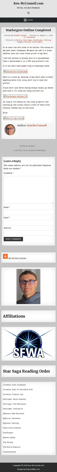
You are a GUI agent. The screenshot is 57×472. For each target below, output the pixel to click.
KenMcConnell (20, 35)
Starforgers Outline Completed (28, 30)
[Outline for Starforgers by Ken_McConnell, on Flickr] (15, 71)
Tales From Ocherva (12, 428)
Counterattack (9, 451)
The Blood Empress (12, 447)
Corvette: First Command (14, 384)
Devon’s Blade (9, 437)
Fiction (18, 40)
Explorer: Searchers (11, 418)
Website (7, 228)
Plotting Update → (28, 146)
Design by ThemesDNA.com (28, 469)
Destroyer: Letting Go (13, 408)
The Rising (8, 442)
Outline (27, 42)
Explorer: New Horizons (13, 413)
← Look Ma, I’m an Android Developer (28, 150)
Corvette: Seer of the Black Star (18, 389)
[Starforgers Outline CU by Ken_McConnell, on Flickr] (15, 96)
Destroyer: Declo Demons (14, 399)
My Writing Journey (17, 258)
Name (7, 207)
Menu (30, 20)
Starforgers (38, 40)
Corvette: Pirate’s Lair (13, 394)
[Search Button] (28, 13)
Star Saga (27, 40)
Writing (47, 40)
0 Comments (29, 37)
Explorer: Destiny (11, 423)
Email (7, 217)
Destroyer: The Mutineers (14, 404)
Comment (9, 173)
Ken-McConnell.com (28, 3)
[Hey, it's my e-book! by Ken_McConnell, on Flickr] (14, 118)
